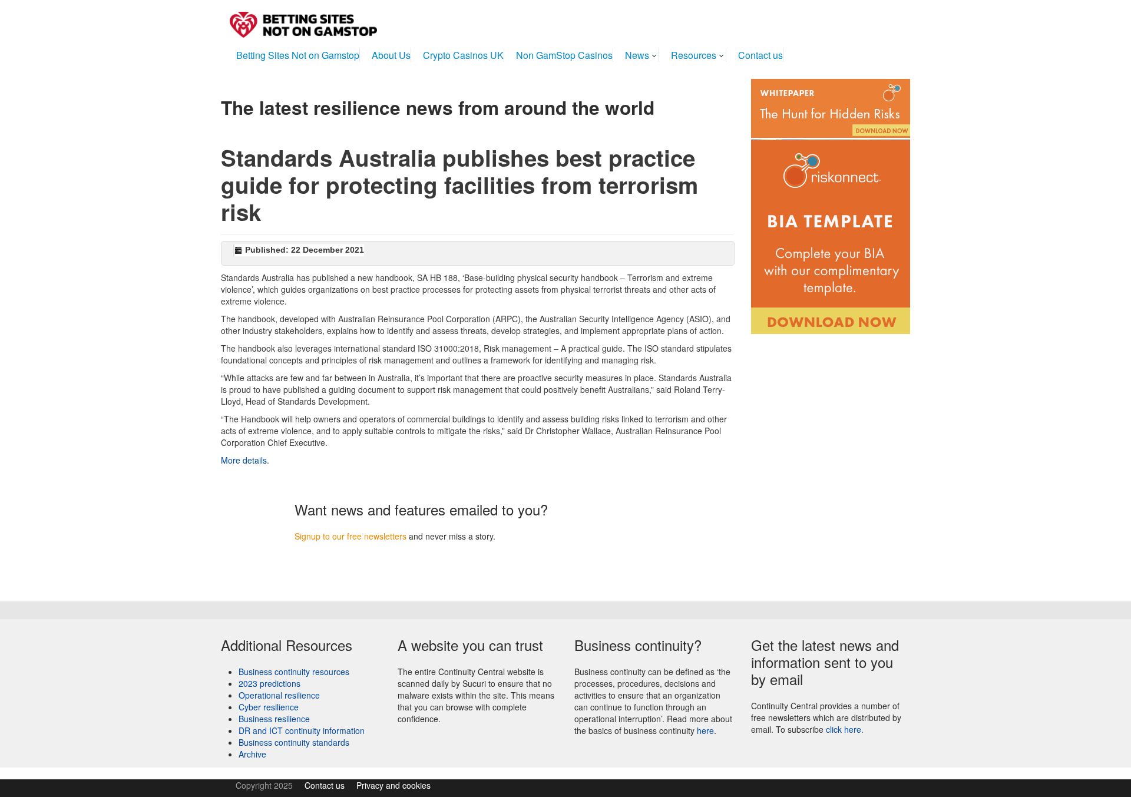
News (637, 55)
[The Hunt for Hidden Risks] (830, 107)
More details (244, 460)
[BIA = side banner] (830, 236)
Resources (693, 55)
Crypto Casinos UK (463, 55)
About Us (391, 55)
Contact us (760, 55)
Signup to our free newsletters (350, 536)
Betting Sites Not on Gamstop (297, 55)
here (705, 730)
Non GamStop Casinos (564, 55)
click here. (845, 729)
